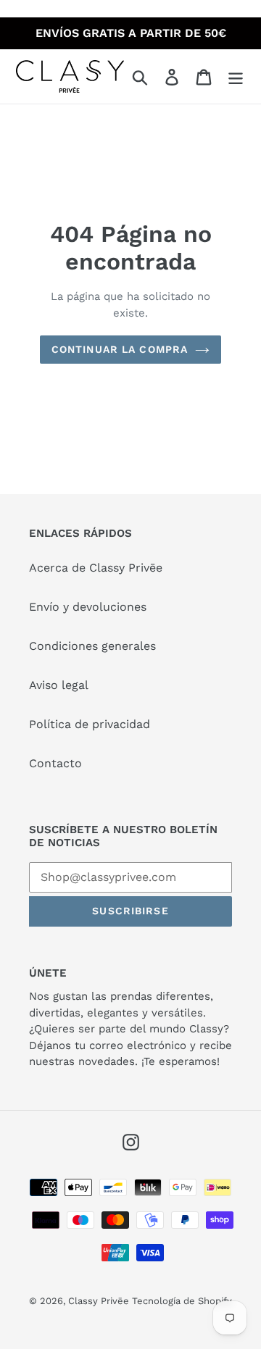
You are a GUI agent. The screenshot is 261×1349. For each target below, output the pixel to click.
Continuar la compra (119, 349)
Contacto (55, 763)
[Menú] (236, 76)
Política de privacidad (89, 724)
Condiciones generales (92, 646)
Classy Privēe (100, 1300)
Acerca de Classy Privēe (95, 568)
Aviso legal (58, 685)
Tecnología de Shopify (182, 1300)
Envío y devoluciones (87, 607)
